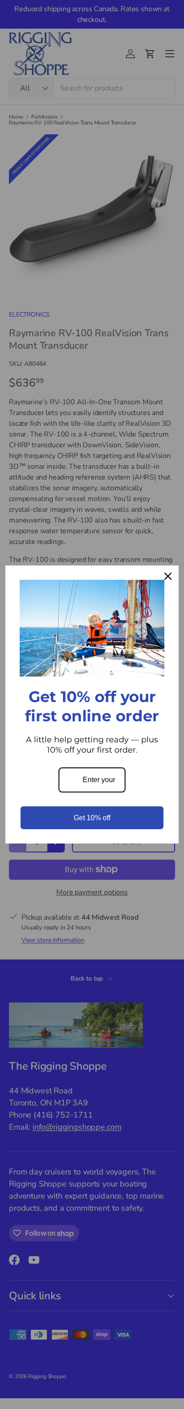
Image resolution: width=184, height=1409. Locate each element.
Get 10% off (92, 818)
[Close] (168, 576)
